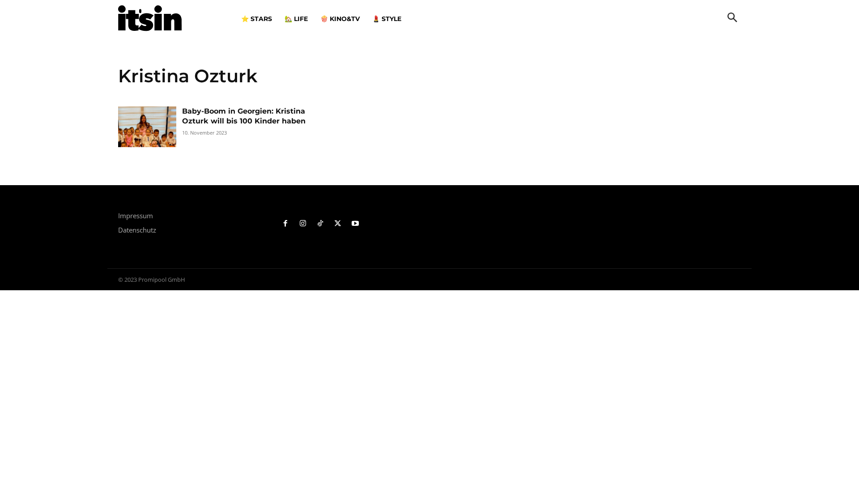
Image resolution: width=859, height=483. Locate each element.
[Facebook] (285, 223)
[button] (732, 18)
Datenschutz (137, 229)
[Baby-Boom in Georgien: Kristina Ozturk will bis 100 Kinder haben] (147, 126)
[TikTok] (320, 223)
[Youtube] (355, 223)
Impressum (135, 215)
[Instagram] (303, 223)
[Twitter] (337, 223)
